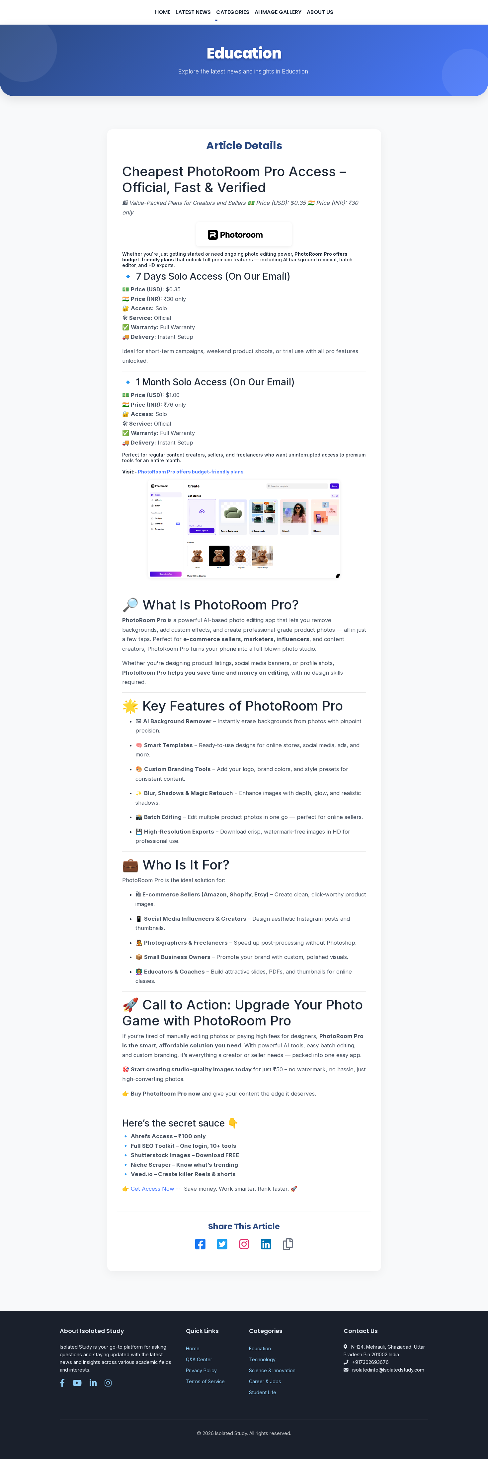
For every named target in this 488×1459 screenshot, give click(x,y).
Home (162, 12)
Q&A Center (199, 1359)
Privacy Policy (201, 1370)
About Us (320, 12)
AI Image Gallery (278, 12)
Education (260, 1348)
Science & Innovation (272, 1370)
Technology (262, 1359)
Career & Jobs (265, 1381)
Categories (232, 12)
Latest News (193, 12)
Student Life (262, 1392)
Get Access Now (152, 1188)
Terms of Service (205, 1381)
